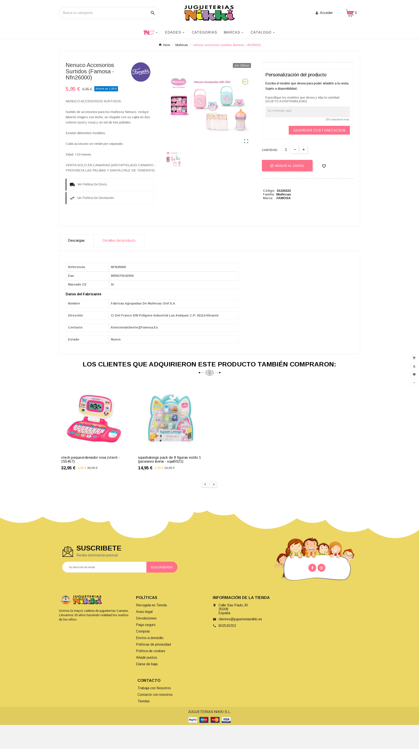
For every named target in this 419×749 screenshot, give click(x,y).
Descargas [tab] (76, 240)
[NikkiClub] (151, 32)
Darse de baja (147, 664)
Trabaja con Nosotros (154, 688)
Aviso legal (144, 612)
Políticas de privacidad (153, 644)
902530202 (227, 626)
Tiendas (143, 701)
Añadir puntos (146, 657)
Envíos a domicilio (149, 638)
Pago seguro (146, 625)
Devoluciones (146, 618)
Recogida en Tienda (151, 605)
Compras (143, 631)
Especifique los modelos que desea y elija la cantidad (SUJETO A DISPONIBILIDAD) (302, 99)
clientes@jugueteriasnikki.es (240, 619)
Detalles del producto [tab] (119, 240)
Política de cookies (150, 651)
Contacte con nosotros (155, 694)
